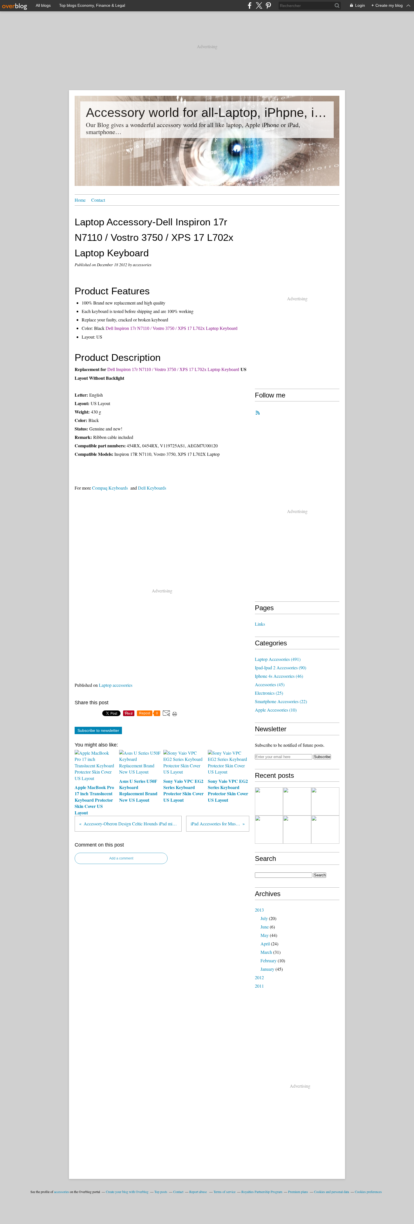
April (265, 944)
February (269, 960)
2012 (259, 977)
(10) (276, 710)
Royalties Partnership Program (261, 1191)
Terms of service (224, 1191)
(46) (279, 676)
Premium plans (298, 1191)
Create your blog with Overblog (127, 1191)
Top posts (160, 1191)
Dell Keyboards (152, 488)
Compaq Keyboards (110, 488)
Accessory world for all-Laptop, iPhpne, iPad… (207, 112)
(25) (269, 693)
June (265, 927)
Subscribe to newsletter (98, 730)
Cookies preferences (368, 1191)
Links (260, 624)
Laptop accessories (115, 685)
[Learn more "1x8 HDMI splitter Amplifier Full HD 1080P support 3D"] (325, 801)
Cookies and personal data (331, 1191)
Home (80, 200)
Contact (98, 200)
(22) (281, 701)
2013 (259, 910)
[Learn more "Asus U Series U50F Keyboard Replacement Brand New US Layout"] (269, 830)
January (267, 969)
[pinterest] (268, 5)
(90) (280, 667)
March (266, 952)
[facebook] (249, 5)
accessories (61, 1191)
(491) (278, 659)
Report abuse (198, 1191)
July (264, 918)
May (265, 935)
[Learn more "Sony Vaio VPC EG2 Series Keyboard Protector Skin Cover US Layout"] (325, 830)
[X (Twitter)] (258, 5)
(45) (269, 684)
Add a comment (121, 858)
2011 (259, 986)
